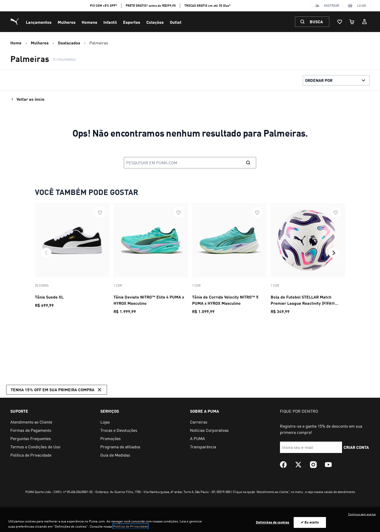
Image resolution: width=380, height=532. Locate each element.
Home (15, 42)
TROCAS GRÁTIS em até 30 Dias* (207, 5)
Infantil (110, 22)
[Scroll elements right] (334, 253)
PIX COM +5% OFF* (103, 5)
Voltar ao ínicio (30, 99)
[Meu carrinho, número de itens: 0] (352, 22)
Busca (316, 21)
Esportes (131, 22)
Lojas (361, 5)
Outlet (175, 22)
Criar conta (356, 447)
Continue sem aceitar (362, 514)
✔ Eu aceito (310, 522)
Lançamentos (38, 22)
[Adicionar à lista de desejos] (100, 212)
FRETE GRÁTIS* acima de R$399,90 (151, 5)
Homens (89, 22)
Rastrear (331, 5)
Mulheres (66, 22)
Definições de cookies (273, 522)
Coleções (155, 22)
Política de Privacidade (130, 526)
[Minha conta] (364, 22)
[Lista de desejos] (340, 22)
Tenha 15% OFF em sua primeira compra (52, 389)
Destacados (69, 42)
